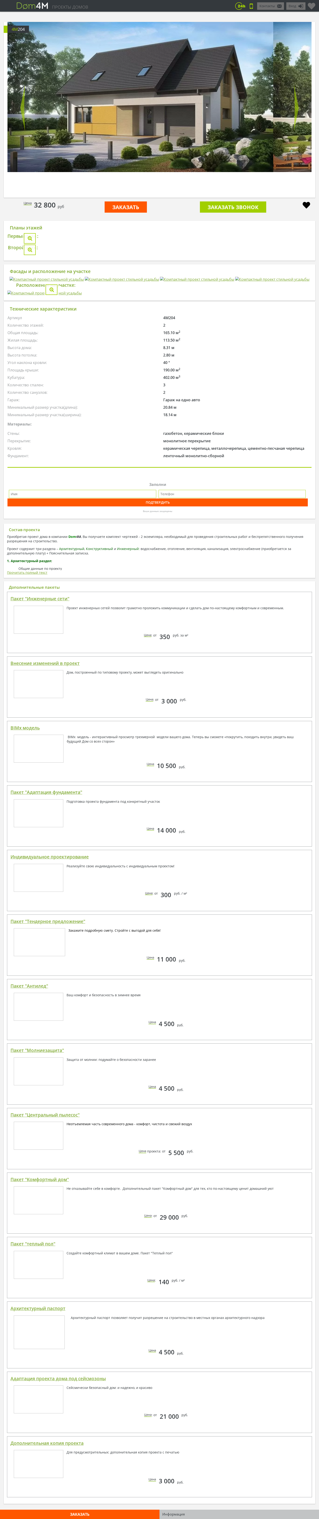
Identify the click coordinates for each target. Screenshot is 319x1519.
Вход (292, 6)
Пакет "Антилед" (29, 1261)
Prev (22, 108)
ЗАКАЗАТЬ (125, 207)
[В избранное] (306, 205)
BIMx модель (25, 1003)
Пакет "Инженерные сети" (40, 874)
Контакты (267, 6)
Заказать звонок (233, 207)
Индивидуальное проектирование (50, 1132)
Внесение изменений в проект (45, 938)
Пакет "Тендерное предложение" (48, 1196)
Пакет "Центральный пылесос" (45, 1390)
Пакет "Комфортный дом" (40, 1454)
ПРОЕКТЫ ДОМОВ (70, 7)
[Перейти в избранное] (311, 4)
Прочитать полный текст (27, 847)
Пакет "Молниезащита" (37, 1325)
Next (296, 108)
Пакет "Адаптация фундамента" (46, 1067)
